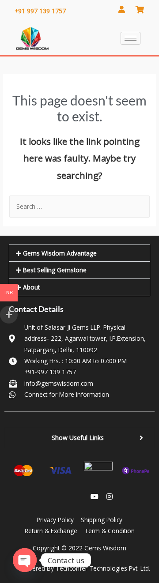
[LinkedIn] (64, 496)
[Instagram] (109, 496)
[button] (79, 253)
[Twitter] (79, 496)
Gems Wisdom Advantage (60, 253)
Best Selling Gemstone (55, 270)
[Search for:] (79, 206)
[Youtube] (94, 496)
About (31, 287)
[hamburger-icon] (130, 38)
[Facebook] (49, 496)
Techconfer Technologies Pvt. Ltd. (103, 568)
